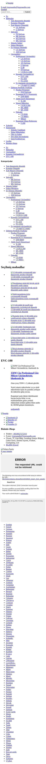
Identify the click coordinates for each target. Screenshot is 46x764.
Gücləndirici (15, 54)
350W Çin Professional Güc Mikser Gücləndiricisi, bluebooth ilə (25, 376)
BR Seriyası (20, 36)
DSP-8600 (25, 96)
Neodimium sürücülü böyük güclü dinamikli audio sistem (24, 289)
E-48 (22, 67)
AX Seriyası (25, 63)
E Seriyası (24, 65)
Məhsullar (10, 18)
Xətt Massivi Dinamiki (19, 25)
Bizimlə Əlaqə (11, 143)
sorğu (13, 409)
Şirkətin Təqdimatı (18, 130)
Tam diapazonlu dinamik (20, 21)
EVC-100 (24, 76)
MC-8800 (24, 108)
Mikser (23, 119)
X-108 (23, 101)
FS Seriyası (20, 34)
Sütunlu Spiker (16, 43)
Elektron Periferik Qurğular (21, 88)
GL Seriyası (20, 27)
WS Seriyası (20, 39)
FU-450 (24, 79)
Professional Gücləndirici (25, 56)
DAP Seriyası (26, 92)
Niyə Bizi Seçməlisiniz (19, 137)
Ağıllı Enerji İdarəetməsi (25, 99)
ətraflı (17, 409)
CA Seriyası (25, 61)
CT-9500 (24, 114)
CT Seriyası (20, 50)
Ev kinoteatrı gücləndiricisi (26, 83)
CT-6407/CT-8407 (28, 85)
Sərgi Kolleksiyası (18, 139)
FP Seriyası (25, 70)
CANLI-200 (25, 105)
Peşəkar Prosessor (23, 90)
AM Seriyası (21, 52)
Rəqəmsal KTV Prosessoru (26, 94)
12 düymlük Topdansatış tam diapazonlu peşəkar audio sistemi (23, 332)
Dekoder (19, 112)
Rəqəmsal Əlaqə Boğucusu (26, 121)
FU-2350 (24, 81)
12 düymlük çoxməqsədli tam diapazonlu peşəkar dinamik (22, 278)
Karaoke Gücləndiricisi (25, 74)
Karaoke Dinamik (18, 23)
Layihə (8, 141)
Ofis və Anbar (16, 134)
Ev (7, 16)
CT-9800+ (25, 116)
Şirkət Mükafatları (18, 132)
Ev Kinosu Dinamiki (19, 47)
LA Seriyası (25, 59)
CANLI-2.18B (26, 72)
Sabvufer (14, 32)
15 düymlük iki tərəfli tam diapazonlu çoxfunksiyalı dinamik (25, 310)
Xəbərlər (9, 125)
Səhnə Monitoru (17, 45)
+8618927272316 (20, 434)
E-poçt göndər (6, 451)
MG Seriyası (21, 41)
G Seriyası (20, 30)
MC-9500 (24, 110)
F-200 (23, 123)
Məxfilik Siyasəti (12, 445)
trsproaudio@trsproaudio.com (24, 436)
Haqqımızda (10, 128)
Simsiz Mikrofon (22, 103)
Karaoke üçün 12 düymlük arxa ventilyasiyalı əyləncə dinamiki (23, 321)
